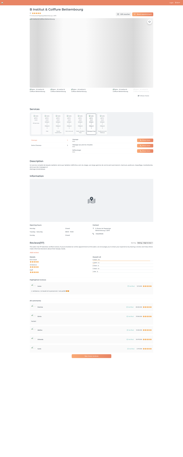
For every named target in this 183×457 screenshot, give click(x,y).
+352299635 (99, 234)
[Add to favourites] (149, 22)
